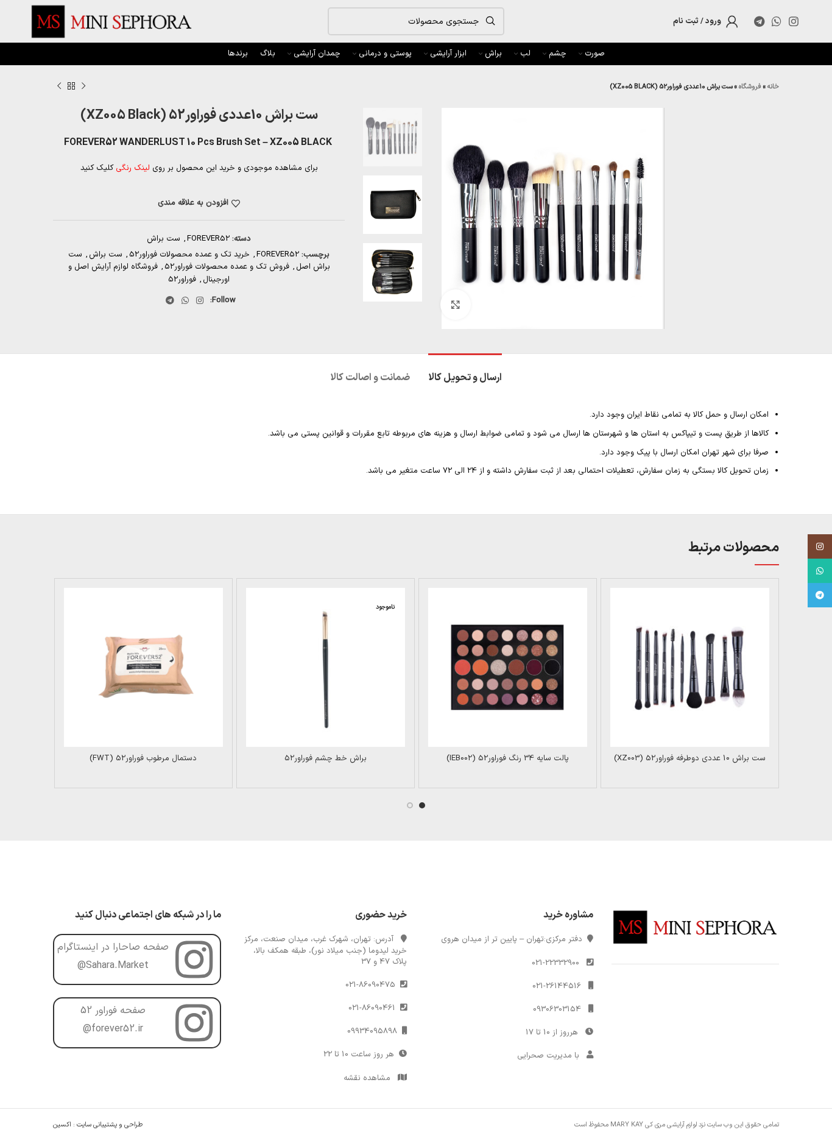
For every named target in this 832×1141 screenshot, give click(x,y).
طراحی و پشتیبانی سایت (110, 1125)
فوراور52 (182, 280)
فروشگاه (750, 87)
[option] (392, 137)
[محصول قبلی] (83, 86)
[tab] (465, 371)
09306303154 (557, 1009)
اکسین (62, 1125)
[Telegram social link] (759, 21)
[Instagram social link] (793, 21)
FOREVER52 (208, 239)
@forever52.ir (113, 1029)
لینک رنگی (133, 168)
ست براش (163, 239)
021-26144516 (556, 986)
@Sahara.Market (113, 965)
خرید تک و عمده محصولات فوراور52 (189, 255)
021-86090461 (374, 1008)
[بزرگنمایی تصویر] (455, 304)
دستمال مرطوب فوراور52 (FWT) (143, 758)
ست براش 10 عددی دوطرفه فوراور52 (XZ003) (690, 758)
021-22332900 (555, 963)
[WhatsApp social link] (776, 21)
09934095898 (374, 1031)
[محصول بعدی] (59, 86)
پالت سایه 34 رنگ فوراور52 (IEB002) (507, 758)
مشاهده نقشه (367, 1078)
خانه (773, 87)
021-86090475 (372, 985)
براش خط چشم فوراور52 (325, 758)
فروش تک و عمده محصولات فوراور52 (226, 267)
